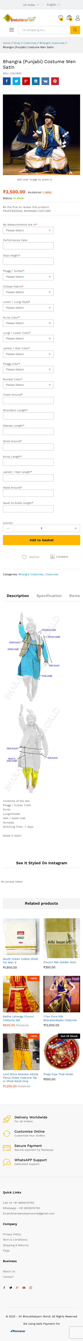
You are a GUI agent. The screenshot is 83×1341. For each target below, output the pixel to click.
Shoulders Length (15, 410)
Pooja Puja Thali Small (58, 1074)
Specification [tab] (49, 596)
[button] (59, 556)
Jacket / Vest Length (17, 471)
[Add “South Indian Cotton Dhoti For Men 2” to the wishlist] (25, 952)
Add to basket (42, 540)
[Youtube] (24, 1288)
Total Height (11, 255)
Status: (7, 198)
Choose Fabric (13, 286)
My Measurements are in (20, 224)
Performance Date (15, 240)
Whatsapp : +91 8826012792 (21, 1208)
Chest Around (13, 394)
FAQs (6, 1250)
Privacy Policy (12, 1234)
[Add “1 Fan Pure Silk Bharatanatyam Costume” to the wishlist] (65, 1010)
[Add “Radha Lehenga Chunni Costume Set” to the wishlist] (25, 1010)
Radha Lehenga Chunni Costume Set (18, 1018)
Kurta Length (12, 456)
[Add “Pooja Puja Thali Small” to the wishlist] (65, 1068)
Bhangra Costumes (31, 574)
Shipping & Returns (16, 1245)
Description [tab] (18, 596)
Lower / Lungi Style (16, 301)
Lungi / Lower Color (17, 332)
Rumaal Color (12, 379)
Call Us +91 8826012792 (18, 1202)
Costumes (51, 574)
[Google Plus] (17, 1288)
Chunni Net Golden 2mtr (59, 962)
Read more (57, 1069)
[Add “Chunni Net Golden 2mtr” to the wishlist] (65, 956)
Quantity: (8, 523)
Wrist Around (12, 441)
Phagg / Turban (14, 270)
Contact (8, 1276)
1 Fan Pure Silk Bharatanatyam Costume (59, 1018)
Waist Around (12, 487)
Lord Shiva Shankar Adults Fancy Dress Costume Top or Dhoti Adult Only (20, 1078)
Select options (16, 1010)
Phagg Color (11, 363)
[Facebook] (4, 1288)
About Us (9, 1271)
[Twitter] (11, 1288)
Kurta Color (11, 317)
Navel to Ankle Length (18, 502)
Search (75, 30)
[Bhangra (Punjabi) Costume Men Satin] (7, 81)
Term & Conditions (15, 1239)
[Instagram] (30, 1287)
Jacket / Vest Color (16, 348)
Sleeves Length (13, 425)
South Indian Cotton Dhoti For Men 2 (20, 960)
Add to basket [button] (16, 952)
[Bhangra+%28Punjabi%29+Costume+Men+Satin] (16, 81)
